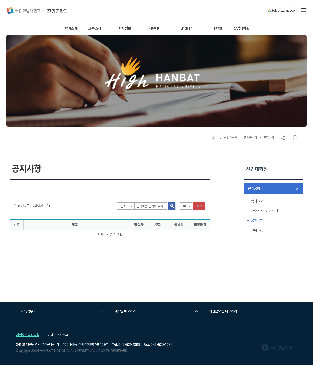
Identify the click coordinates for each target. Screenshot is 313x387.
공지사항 (269, 138)
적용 (199, 206)
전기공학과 (250, 138)
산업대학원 (230, 138)
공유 (282, 137)
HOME (214, 137)
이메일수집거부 (58, 335)
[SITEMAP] (304, 10)
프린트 (295, 137)
